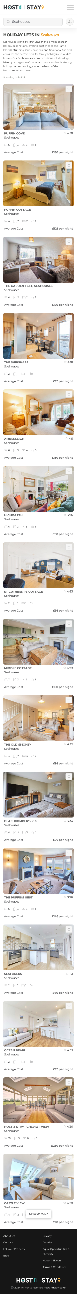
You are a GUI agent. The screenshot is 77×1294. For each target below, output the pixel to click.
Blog (6, 1255)
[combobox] (33, 22)
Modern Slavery (52, 1260)
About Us (9, 1235)
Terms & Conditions (55, 1267)
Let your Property (14, 1249)
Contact (8, 1242)
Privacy (47, 1235)
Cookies (48, 1242)
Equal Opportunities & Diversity (56, 1251)
